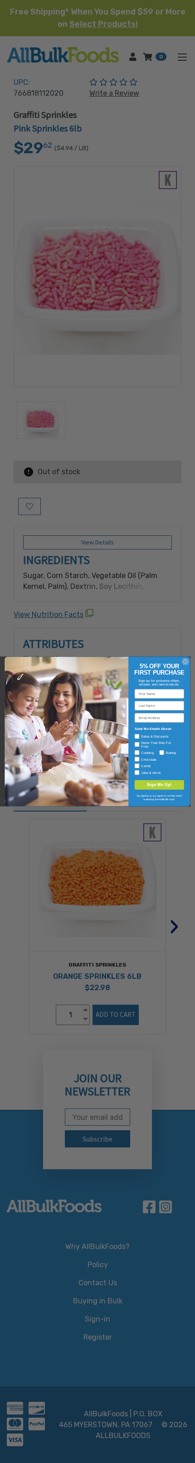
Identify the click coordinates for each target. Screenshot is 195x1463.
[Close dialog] (185, 662)
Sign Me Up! (159, 785)
